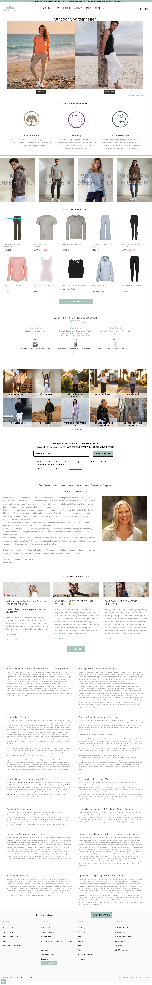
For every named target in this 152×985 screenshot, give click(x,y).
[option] (26, 614)
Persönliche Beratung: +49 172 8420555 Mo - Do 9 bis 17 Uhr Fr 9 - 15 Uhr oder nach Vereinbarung (12, 937)
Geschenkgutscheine (85, 954)
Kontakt (80, 941)
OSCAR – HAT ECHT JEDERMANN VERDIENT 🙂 (75, 602)
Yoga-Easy (37, 677)
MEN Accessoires (121, 950)
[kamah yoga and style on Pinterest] (31, 977)
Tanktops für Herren (18, 787)
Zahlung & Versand (47, 932)
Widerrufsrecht (46, 937)
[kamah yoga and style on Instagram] (26, 977)
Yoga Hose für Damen (15, 782)
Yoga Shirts (64, 785)
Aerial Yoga (37, 815)
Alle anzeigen (76, 649)
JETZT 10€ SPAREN (103, 454)
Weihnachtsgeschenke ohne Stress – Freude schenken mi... (26, 602)
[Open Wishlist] (3, 981)
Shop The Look (75, 406)
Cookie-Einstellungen (48, 954)
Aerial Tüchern (11, 794)
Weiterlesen (11, 639)
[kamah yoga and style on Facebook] (17, 977)
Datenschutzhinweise (75, 469)
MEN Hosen (119, 946)
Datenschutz (45, 950)
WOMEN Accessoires (123, 937)
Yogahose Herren (12, 842)
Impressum (82, 959)
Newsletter (44, 959)
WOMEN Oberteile (122, 928)
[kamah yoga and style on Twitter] (22, 977)
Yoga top (54, 888)
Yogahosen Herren (28, 782)
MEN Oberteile (120, 941)
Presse (80, 950)
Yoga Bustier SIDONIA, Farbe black (74, 285)
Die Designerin (83, 928)
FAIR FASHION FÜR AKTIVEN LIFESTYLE (122, 602)
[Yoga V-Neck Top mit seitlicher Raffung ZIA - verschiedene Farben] (115, 344)
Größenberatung (46, 928)
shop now (76, 301)
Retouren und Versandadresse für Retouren (56, 941)
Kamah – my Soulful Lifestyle (75, 491)
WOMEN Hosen (121, 932)
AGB (42, 946)
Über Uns (81, 932)
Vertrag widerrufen (48, 963)
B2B (79, 946)
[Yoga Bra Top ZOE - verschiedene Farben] (35, 344)
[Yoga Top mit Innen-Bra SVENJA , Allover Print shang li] (75, 344)
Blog (79, 937)
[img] (75, 320)
